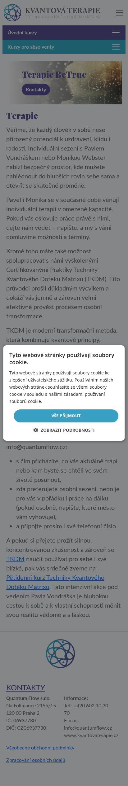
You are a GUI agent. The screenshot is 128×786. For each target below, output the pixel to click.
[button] (64, 430)
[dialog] (64, 393)
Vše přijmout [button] (66, 415)
